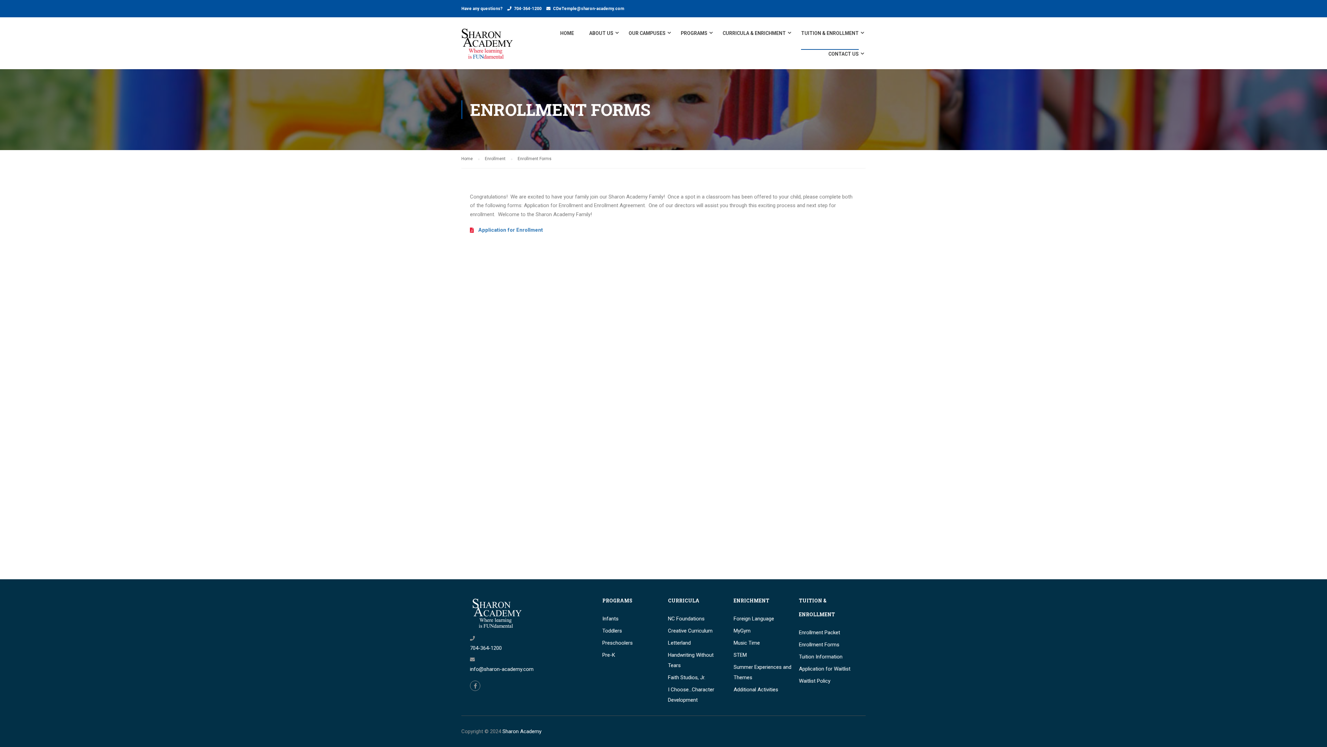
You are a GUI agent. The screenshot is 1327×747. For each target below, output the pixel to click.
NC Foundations (686, 619)
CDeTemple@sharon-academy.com (588, 8)
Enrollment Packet (819, 632)
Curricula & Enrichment (754, 33)
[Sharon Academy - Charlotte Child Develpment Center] (487, 47)
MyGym (742, 631)
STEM (740, 655)
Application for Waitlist (824, 669)
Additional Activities (756, 689)
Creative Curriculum (690, 631)
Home (567, 33)
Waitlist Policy (814, 681)
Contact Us (843, 54)
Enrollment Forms (819, 645)
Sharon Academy (522, 731)
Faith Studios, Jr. (686, 677)
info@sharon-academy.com (502, 669)
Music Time (747, 643)
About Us (601, 33)
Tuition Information (821, 657)
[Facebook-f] (475, 686)
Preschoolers (617, 643)
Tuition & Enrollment (830, 33)
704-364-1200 (528, 8)
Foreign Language (754, 619)
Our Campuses (647, 33)
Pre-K (608, 655)
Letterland (679, 643)
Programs (694, 33)
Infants (610, 619)
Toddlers (612, 631)
